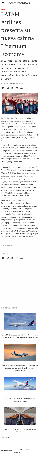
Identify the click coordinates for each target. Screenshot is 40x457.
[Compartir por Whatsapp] (17, 88)
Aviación (3, 9)
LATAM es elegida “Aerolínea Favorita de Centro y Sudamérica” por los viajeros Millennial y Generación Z (20, 368)
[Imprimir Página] (21, 88)
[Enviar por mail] (3, 88)
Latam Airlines (8, 245)
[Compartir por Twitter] (8, 88)
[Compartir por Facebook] (12, 88)
